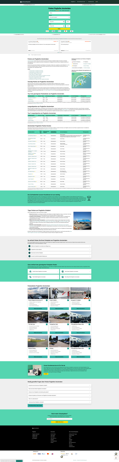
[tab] (57, 52)
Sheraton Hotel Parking (32, 181)
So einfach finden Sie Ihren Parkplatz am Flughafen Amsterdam (40, 75)
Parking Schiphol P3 (65, 109)
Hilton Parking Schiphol (32, 146)
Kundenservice (91, 1)
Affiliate (70, 436)
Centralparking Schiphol (32, 135)
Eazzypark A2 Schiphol (32, 41)
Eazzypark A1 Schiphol (87, 63)
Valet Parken (53, 435)
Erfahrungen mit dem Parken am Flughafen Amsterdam (57, 38)
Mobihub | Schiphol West (32, 166)
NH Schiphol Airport (31, 171)
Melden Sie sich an (59, 421)
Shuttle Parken (53, 434)
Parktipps (70, 439)
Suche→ (59, 28)
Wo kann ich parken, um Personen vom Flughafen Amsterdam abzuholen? (42, 395)
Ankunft (50, 19)
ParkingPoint (30, 99)
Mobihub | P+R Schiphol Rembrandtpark (32, 154)
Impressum (71, 445)
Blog (70, 438)
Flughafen (50, 15)
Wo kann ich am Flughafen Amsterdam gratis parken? (39, 392)
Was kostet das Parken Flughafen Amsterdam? (37, 388)
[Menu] (117, 452)
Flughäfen (73, 1)
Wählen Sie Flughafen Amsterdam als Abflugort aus (40, 246)
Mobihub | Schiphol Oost (32, 161)
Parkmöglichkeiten (54, 441)
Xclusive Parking (63, 41)
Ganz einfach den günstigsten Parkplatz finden (37, 76)
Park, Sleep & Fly (53, 438)
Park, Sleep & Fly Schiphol (63, 221)
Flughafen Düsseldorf (35, 434)
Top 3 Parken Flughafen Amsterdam (49, 90)
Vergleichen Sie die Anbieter (36, 249)
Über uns (70, 443)
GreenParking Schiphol (31, 143)
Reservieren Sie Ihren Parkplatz (37, 252)
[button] (36, 96)
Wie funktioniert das (72, 442)
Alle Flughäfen (34, 438)
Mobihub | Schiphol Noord (32, 156)
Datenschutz (75, 460)
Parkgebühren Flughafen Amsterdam (38, 103)
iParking (29, 148)
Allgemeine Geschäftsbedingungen (82, 460)
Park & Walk (53, 436)
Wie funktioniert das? (81, 1)
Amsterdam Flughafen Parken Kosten (36, 73)
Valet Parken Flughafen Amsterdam (71, 271)
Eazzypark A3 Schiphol (32, 97)
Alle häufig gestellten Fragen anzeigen (35, 405)
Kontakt (46, 373)
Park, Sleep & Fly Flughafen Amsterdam (72, 276)
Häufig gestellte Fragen (73, 434)
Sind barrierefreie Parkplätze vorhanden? (36, 402)
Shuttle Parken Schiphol (37, 221)
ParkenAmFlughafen (31, 60)
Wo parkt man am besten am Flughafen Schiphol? (38, 385)
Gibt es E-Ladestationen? (33, 398)
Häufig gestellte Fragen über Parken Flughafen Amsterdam (39, 79)
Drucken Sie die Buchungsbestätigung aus (39, 256)
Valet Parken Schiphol (44, 221)
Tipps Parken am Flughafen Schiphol (35, 74)
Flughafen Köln (34, 436)
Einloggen (52, 439)
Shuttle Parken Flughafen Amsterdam (40, 271)
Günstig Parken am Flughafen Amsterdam (36, 70)
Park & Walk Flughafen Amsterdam (39, 276)
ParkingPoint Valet (31, 176)
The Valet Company (86, 67)
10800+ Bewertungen (65, 10)
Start (29, 54)
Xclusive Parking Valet (32, 186)
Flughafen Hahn (34, 435)
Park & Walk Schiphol (51, 221)
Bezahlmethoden (72, 446)
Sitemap (52, 442)
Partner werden (71, 435)
